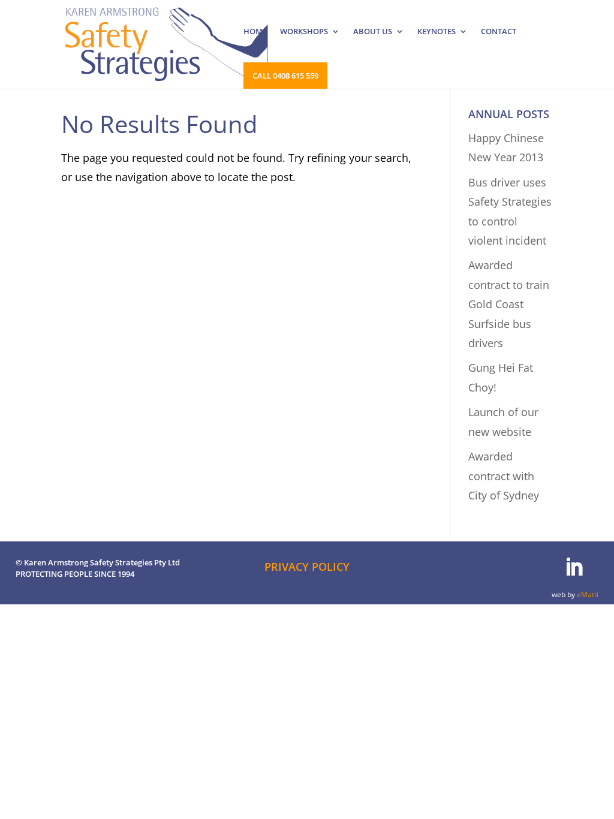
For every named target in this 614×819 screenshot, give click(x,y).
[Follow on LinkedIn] (574, 567)
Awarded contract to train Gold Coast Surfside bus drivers (508, 304)
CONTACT (498, 32)
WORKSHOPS (304, 32)
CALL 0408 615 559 (285, 75)
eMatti (587, 594)
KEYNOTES (436, 32)
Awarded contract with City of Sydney (503, 475)
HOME (255, 32)
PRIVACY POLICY (307, 566)
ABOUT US (372, 32)
